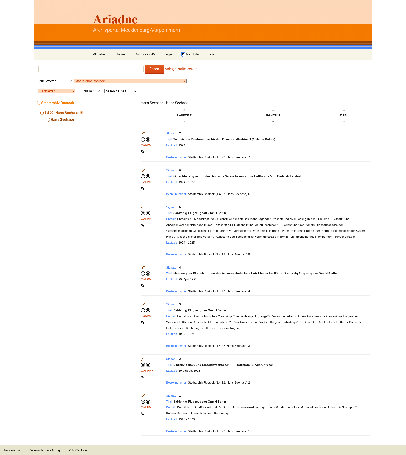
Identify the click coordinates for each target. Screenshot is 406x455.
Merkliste (192, 54)
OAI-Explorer (78, 450)
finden (154, 69)
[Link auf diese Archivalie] (143, 151)
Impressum (12, 450)
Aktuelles (99, 54)
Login (168, 54)
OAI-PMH (147, 145)
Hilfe (211, 54)
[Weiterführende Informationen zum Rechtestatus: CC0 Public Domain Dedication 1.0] (145, 139)
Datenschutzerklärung (44, 450)
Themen (120, 54)
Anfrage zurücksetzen (181, 69)
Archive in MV (145, 54)
